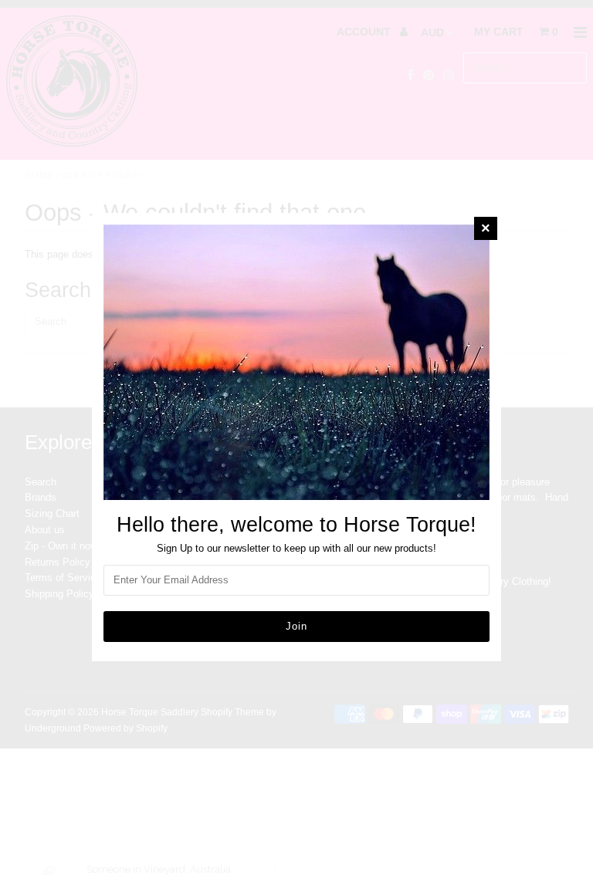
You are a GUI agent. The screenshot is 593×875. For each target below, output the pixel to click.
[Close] (485, 228)
